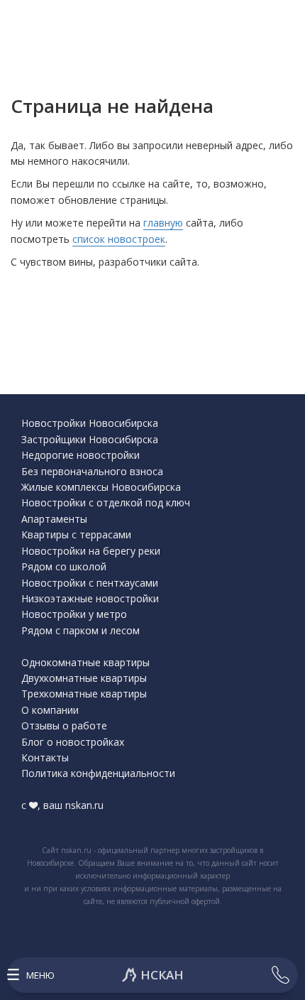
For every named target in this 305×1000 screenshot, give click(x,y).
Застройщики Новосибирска (89, 439)
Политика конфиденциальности (98, 773)
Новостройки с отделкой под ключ (105, 502)
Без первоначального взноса (92, 471)
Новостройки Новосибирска (89, 423)
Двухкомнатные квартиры (84, 678)
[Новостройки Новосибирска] (152, 975)
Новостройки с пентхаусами (89, 582)
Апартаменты (54, 519)
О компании (50, 710)
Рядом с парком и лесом (80, 630)
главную (163, 222)
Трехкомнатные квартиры (84, 693)
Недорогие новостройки (80, 455)
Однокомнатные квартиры (85, 662)
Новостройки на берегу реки (90, 551)
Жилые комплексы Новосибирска (101, 487)
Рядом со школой (63, 566)
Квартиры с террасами (76, 534)
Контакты (45, 757)
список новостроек (118, 239)
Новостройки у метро (74, 614)
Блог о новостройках (72, 742)
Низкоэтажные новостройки (90, 598)
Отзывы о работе (64, 725)
